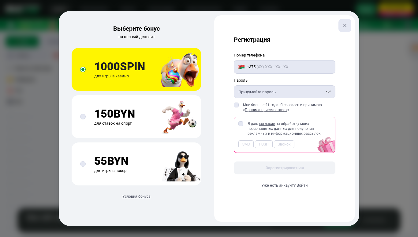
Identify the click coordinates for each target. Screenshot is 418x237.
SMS (246, 144)
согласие (267, 124)
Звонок (284, 144)
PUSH (264, 144)
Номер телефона (249, 55)
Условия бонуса (136, 196)
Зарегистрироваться (285, 167)
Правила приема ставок (266, 110)
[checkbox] (236, 105)
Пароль (241, 80)
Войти (302, 185)
